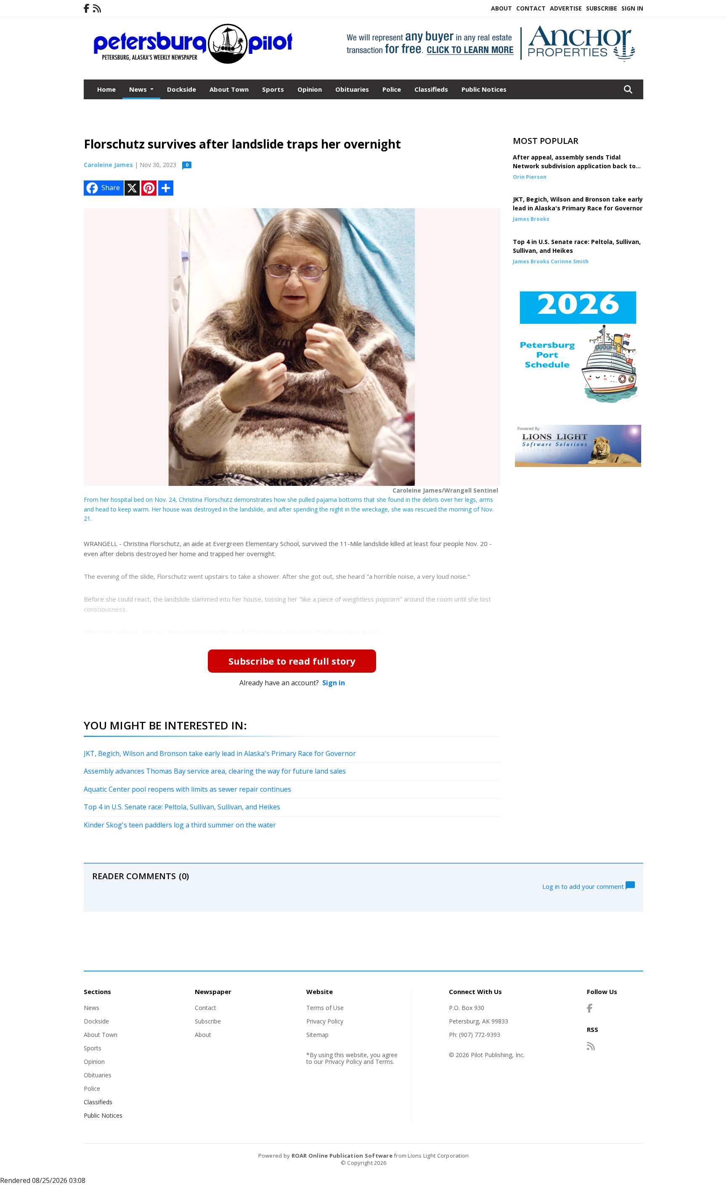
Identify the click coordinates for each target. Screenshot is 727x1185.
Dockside (181, 89)
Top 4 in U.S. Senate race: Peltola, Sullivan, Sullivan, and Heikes (182, 806)
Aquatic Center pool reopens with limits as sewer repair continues (187, 789)
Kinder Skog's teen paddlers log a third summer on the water (180, 825)
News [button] (139, 89)
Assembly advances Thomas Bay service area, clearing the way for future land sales (215, 771)
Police (391, 89)
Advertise (566, 8)
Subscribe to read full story (292, 661)
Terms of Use (325, 1008)
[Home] (193, 62)
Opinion (309, 89)
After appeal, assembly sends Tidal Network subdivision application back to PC (574, 166)
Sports (273, 89)
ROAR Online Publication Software (342, 1155)
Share (110, 187)
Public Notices (484, 89)
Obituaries (352, 89)
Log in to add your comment (584, 886)
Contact (531, 8)
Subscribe (601, 8)
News (91, 1008)
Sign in (333, 682)
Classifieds (431, 89)
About (501, 8)
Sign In (632, 8)
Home (106, 89)
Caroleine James (108, 165)
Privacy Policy (324, 1021)
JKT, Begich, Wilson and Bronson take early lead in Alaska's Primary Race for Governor (220, 753)
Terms (384, 1062)
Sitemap (317, 1035)
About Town (229, 89)
